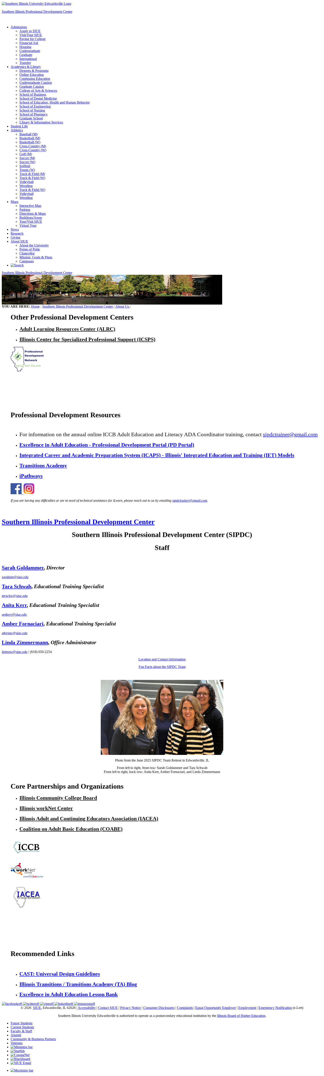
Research (17, 233)
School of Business (32, 94)
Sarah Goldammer (23, 568)
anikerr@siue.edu (14, 614)
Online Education (31, 75)
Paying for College (32, 39)
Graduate (25, 55)
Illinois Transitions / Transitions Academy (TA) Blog (78, 984)
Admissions (19, 27)
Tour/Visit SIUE (30, 221)
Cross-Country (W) (32, 150)
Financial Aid (28, 43)
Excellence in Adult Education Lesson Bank (68, 994)
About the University (34, 245)
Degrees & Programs (33, 71)
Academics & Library (26, 67)
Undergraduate (29, 51)
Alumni (16, 1035)
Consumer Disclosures (159, 1008)
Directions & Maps (32, 213)
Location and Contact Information (162, 659)
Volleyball (26, 182)
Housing (25, 47)
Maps (14, 202)
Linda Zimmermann (25, 642)
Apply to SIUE (12, 7)
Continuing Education (34, 78)
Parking (24, 209)
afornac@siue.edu (14, 633)
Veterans (16, 1043)
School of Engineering (35, 106)
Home (35, 306)
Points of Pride (29, 249)
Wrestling (26, 186)
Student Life (19, 126)
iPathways (31, 476)
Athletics (17, 130)
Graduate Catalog (31, 86)
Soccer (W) (27, 162)
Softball (24, 166)
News (15, 229)
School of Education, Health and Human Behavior (54, 102)
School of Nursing (32, 110)
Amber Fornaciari (22, 624)
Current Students (22, 1027)
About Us (122, 306)
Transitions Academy (43, 465)
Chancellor (27, 253)
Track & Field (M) (32, 174)
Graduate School (31, 118)
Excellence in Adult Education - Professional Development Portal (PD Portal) (106, 445)
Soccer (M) (27, 158)
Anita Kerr (14, 605)
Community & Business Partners (33, 1039)
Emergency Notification (275, 1008)
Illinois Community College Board (58, 798)
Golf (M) (25, 154)
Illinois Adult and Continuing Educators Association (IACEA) (88, 819)
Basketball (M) (29, 138)
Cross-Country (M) (32, 146)
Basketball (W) (29, 142)
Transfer (25, 63)
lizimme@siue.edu (14, 652)
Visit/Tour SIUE (30, 35)
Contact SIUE (108, 1008)
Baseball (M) (28, 134)
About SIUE (19, 241)
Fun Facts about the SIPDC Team (162, 667)
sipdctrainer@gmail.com (290, 434)
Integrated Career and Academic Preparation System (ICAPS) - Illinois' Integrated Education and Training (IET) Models (156, 455)
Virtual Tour (27, 225)
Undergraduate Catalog (35, 82)
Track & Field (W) (32, 178)
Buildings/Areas (30, 217)
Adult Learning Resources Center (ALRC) (67, 329)
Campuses (26, 261)
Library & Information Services (41, 122)
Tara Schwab (16, 586)
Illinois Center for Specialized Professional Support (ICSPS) (87, 339)
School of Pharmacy (33, 114)
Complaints (185, 1008)
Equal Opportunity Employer (215, 1008)
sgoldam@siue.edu (15, 577)
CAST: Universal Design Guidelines (59, 974)
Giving (15, 237)
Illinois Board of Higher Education (241, 1016)
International (28, 59)
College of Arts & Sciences (38, 90)
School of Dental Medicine (38, 98)
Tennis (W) (27, 170)
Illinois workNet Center (46, 808)
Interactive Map (30, 206)
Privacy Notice (130, 1008)
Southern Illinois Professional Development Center (37, 11)
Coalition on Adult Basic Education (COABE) (71, 829)
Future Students (21, 1023)
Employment (247, 1008)
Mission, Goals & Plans (35, 257)
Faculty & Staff (21, 1031)
